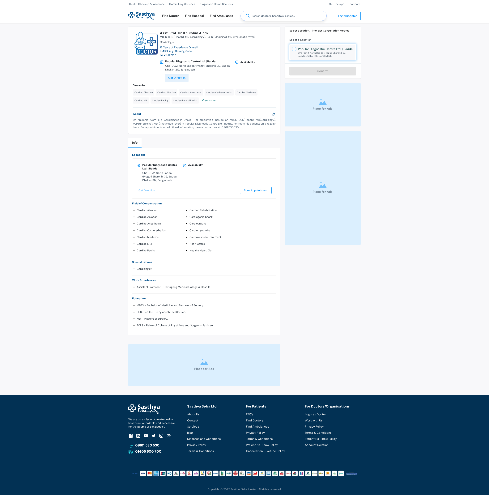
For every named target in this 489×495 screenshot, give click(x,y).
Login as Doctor (315, 414)
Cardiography (197, 223)
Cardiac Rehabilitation (203, 210)
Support (355, 4)
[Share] (273, 114)
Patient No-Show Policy (262, 445)
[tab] (135, 143)
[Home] (141, 16)
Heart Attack (197, 243)
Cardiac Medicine (148, 237)
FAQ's (249, 414)
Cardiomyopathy (199, 230)
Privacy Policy (196, 445)
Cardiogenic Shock (201, 217)
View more (208, 100)
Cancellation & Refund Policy (265, 451)
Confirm (323, 71)
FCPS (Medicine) (216, 37)
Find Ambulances (257, 427)
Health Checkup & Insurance (147, 4)
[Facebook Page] (130, 435)
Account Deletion (317, 445)
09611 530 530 (147, 445)
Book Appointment (256, 190)
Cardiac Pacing (146, 250)
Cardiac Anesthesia (149, 223)
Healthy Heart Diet (200, 250)
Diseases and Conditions (204, 439)
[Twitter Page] (153, 435)
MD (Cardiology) (195, 37)
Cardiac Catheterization (151, 230)
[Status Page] (169, 435)
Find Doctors (254, 420)
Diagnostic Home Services (216, 4)
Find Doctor (170, 16)
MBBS (163, 37)
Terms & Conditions (200, 451)
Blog (190, 433)
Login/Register (347, 16)
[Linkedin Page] (138, 435)
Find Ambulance (221, 16)
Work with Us (314, 420)
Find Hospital (194, 16)
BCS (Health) (176, 37)
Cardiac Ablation (147, 210)
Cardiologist (144, 269)
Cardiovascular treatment (205, 237)
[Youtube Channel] (146, 435)
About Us (193, 414)
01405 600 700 (148, 451)
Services (193, 427)
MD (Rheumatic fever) (241, 37)
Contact (192, 420)
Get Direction (176, 77)
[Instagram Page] (161, 435)
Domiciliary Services (182, 4)
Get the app (336, 4)
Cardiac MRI (144, 243)
